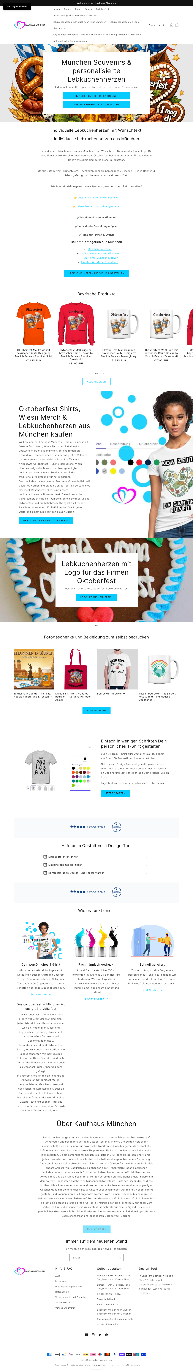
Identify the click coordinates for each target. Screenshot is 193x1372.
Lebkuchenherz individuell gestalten (98, 206)
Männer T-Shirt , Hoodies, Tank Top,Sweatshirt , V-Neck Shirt (113, 1277)
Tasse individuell (106, 1299)
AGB (57, 1276)
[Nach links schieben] (90, 373)
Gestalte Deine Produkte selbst (46, 520)
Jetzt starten (115, 793)
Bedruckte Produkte (109, 693)
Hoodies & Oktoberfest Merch (99, 262)
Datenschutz (62, 1292)
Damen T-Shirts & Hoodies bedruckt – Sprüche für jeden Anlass (73, 696)
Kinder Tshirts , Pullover (109, 1294)
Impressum (61, 1281)
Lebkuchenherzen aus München (100, 253)
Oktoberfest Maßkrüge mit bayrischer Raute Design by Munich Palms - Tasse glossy (119, 353)
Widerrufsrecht (61, 1365)
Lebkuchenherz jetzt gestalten (96, 104)
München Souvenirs (99, 249)
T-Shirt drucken (94, 998)
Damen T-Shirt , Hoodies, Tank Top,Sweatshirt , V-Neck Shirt (113, 1286)
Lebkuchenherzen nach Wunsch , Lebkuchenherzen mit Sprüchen (115, 1311)
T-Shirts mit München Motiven (99, 257)
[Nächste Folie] (103, 625)
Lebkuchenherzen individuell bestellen (96, 273)
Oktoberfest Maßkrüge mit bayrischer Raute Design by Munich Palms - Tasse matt (161, 353)
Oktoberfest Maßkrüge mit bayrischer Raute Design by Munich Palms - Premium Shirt (33, 353)
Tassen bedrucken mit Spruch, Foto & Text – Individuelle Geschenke (157, 696)
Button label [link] (96, 1228)
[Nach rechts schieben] (103, 373)
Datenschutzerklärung (80, 1365)
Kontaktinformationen (131, 1365)
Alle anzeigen (96, 381)
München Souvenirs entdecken (96, 95)
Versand (103, 1365)
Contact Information (107, 1324)
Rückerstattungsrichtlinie (68, 1286)
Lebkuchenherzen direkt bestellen (98, 197)
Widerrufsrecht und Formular (70, 1297)
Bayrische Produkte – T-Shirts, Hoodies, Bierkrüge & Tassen (32, 695)
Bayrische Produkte (107, 1304)
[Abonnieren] (120, 1257)
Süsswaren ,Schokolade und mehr (115, 1319)
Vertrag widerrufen (65, 1307)
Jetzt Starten (150, 990)
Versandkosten (63, 1302)
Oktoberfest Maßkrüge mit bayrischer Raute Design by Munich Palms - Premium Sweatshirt (76, 354)
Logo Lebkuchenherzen (96, 597)
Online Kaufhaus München (100, 1360)
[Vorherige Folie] (90, 625)
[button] (58, 28)
